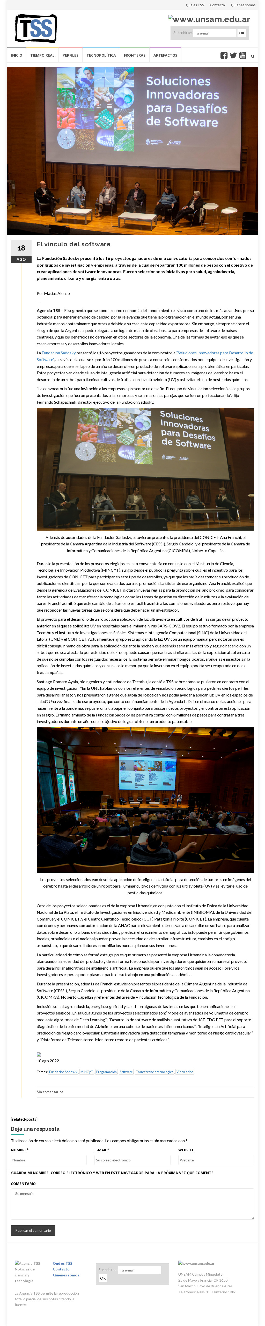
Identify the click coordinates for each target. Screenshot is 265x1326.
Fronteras (134, 55)
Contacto (217, 5)
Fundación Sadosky (59, 352)
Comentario (23, 1183)
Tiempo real (42, 55)
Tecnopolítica (101, 55)
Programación (106, 1072)
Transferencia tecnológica (154, 1072)
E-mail (101, 1149)
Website (186, 1149)
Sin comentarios (50, 1092)
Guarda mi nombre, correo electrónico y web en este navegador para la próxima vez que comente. (113, 1172)
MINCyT (86, 1072)
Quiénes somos (243, 5)
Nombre (20, 1149)
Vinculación (184, 1072)
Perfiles (70, 55)
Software (126, 1072)
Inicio (16, 55)
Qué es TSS (195, 5)
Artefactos (165, 55)
